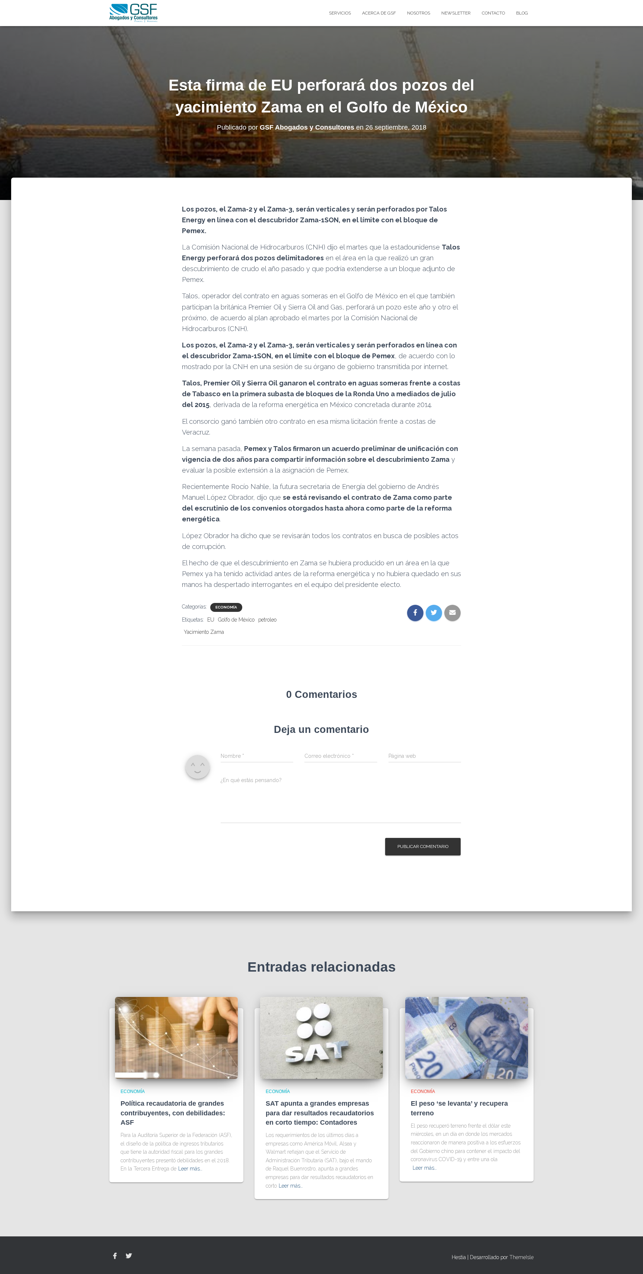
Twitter (128, 1256)
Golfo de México (236, 620)
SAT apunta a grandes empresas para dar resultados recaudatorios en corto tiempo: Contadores (320, 1113)
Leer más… (190, 1169)
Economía (226, 607)
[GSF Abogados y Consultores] (133, 13)
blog (522, 13)
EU (210, 620)
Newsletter (456, 13)
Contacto (493, 13)
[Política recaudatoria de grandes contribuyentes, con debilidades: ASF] (176, 1038)
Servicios (340, 13)
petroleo (267, 620)
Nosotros (418, 13)
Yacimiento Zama (204, 632)
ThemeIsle (521, 1257)
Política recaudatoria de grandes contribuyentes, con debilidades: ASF (173, 1113)
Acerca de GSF (379, 13)
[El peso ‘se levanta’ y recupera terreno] (466, 1038)
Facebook (115, 1256)
